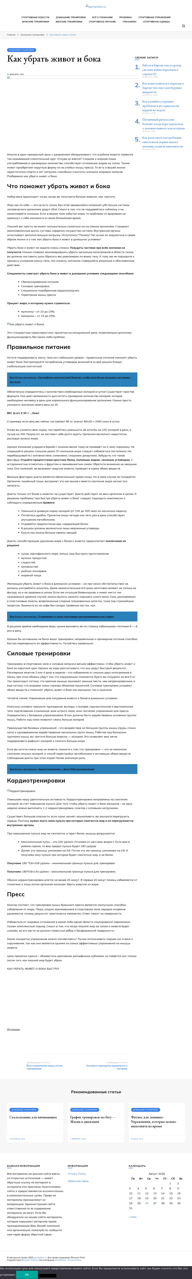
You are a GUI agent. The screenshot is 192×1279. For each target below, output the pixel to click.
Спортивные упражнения (154, 17)
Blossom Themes (30, 1260)
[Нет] (47, 1276)
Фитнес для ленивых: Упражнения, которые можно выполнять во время (153, 1121)
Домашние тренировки (71, 17)
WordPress (60, 1260)
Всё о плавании (102, 17)
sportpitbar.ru (40, 1257)
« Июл (132, 1217)
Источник (13, 1029)
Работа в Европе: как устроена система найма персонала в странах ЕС (162, 69)
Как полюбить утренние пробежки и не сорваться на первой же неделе (160, 106)
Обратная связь (78, 1181)
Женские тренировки (69, 21)
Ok (27, 1274)
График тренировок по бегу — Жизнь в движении (93, 1119)
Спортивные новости (35, 17)
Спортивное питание (102, 21)
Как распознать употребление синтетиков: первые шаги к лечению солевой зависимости (162, 142)
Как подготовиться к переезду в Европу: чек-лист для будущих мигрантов (163, 87)
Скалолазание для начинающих (33, 1117)
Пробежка (125, 17)
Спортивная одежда (156, 21)
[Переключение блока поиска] (183, 26)
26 (146, 1203)
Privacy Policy (77, 1173)
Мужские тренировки (35, 21)
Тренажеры (129, 21)
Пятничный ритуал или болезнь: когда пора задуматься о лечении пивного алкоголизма (163, 124)
